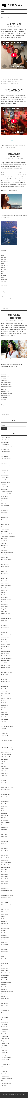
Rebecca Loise (4, 958)
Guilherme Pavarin (5, 681)
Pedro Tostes (4, 947)
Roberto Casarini (5, 987)
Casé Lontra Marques (6, 559)
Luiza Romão (4, 839)
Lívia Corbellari (4, 820)
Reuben (3, 965)
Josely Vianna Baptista (6, 752)
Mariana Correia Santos (6, 872)
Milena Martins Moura (6, 907)
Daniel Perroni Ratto (5, 585)
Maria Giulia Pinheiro (6, 867)
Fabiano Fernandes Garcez (7, 634)
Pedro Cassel (4, 935)
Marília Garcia (4, 883)
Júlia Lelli (3, 761)
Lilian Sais (3, 818)
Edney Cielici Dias (5, 613)
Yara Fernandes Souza (6, 1083)
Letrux (2, 808)
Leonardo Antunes (5, 794)
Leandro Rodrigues (5, 789)
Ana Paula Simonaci (5, 461)
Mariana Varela (4, 879)
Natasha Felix (4, 921)
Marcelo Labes (4, 848)
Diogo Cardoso (4, 597)
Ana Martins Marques (6, 458)
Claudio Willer (4, 580)
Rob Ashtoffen (4, 980)
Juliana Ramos (4, 773)
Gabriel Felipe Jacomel (6, 658)
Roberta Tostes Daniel (6, 982)
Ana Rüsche (4, 463)
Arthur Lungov (4, 496)
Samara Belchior (9, 83)
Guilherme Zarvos (5, 684)
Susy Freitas (4, 1024)
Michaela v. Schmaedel (6, 904)
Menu (3, 11)
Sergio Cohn (4, 1012)
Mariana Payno (4, 876)
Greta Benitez (4, 679)
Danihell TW (4, 590)
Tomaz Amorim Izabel (6, 1048)
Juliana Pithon (4, 771)
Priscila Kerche (4, 951)
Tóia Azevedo (16, 83)
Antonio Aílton (4, 489)
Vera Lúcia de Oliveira (6, 1057)
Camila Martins (4, 522)
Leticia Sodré (4, 806)
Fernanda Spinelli (5, 646)
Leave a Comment (20, 159)
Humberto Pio (4, 705)
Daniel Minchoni (5, 583)
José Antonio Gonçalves (6, 747)
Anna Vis (3, 484)
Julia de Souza (4, 759)
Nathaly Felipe (4, 923)
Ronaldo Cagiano (5, 998)
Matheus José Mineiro (6, 897)
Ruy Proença (4, 1008)
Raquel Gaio (4, 956)
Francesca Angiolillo (5, 651)
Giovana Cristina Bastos (6, 81)
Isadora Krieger (4, 719)
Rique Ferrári (4, 977)
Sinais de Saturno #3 (14, 89)
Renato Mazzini (4, 963)
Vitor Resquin (4, 1069)
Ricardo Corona (4, 970)
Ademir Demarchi (5, 442)
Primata (18, 26)
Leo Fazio (3, 792)
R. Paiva (3, 954)
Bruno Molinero (4, 515)
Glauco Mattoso (4, 677)
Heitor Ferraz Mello (5, 693)
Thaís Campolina (5, 1038)
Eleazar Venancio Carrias (6, 616)
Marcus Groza (4, 860)
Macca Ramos (4, 843)
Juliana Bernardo (5, 768)
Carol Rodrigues (5, 541)
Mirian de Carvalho (5, 911)
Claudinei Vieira (5, 576)
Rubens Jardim (4, 1003)
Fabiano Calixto (4, 632)
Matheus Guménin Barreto (7, 895)
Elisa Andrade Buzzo (6, 618)
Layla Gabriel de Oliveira (7, 787)
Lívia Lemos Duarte (5, 822)
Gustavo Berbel (4, 688)
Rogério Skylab (4, 996)
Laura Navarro (4, 785)
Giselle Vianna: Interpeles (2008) (14, 316)
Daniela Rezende (15, 80)
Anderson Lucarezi (7, 145)
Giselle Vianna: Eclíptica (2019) (14, 155)
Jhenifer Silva (4, 738)
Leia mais (14, 75)
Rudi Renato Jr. (4, 1005)
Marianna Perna (4, 881)
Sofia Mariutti (4, 1019)
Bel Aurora (3, 503)
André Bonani (4, 468)
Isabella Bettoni (4, 717)
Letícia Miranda (4, 803)
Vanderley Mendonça (13, 147)
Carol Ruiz (3, 543)
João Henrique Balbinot (6, 740)
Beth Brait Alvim (5, 505)
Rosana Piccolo (4, 1001)
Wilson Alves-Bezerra (6, 1080)
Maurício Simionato (5, 900)
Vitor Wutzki (4, 1071)
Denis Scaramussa (5, 595)
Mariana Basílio (4, 869)
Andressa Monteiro (5, 477)
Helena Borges (4, 695)
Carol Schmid (4, 548)
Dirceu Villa (4, 602)
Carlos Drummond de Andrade (8, 533)
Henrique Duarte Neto (6, 698)
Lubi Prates (3, 825)
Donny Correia (4, 606)
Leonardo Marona (5, 801)
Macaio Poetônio (5, 841)
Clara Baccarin (4, 573)
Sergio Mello (4, 1015)
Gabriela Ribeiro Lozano (6, 663)
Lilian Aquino (4, 815)
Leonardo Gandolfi (5, 799)
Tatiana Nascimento (5, 1034)
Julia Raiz (3, 766)
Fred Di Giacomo (5, 653)
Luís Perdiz (6, 147)
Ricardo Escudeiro (5, 975)
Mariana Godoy (4, 874)
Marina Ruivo (4, 886)
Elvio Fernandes (5, 623)
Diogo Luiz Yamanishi (6, 599)
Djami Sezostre (4, 604)
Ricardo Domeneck (5, 972)
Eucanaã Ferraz (4, 630)
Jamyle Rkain (4, 724)
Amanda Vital (4, 454)
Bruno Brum (4, 512)
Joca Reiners (4, 742)
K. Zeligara (3, 780)
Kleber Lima (4, 782)
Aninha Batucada (5, 479)
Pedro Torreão (4, 944)
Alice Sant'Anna (5, 449)
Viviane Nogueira (5, 1073)
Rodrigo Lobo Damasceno (7, 991)
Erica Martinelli (4, 625)
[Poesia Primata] (14, 5)
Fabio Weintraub (5, 637)
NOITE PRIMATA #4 (14, 23)
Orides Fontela (4, 926)
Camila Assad (4, 519)
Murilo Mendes (4, 914)
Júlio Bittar (3, 778)
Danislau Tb (4, 592)
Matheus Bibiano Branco (6, 890)
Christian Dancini (5, 569)
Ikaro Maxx (4, 710)
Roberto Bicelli (4, 984)
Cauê (2, 562)
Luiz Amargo (4, 834)
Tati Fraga (3, 1031)
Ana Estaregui (4, 456)
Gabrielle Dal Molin (5, 665)
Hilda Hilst (3, 700)
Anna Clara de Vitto (7, 80)
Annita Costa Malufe (5, 487)
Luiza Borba (4, 836)
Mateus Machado (5, 888)
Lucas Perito (4, 829)
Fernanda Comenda (5, 644)
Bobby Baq (3, 508)
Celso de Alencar (5, 564)
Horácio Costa (4, 703)
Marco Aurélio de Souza (6, 857)
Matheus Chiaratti (5, 893)
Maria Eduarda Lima (6, 865)
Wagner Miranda (5, 1076)
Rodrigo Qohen (4, 994)
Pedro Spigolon (4, 942)
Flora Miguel (21, 80)
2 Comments (20, 320)
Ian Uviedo (3, 707)
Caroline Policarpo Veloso (7, 552)
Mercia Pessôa (4, 902)
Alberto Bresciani (5, 444)
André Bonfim (4, 470)
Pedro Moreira (4, 940)
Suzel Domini (4, 1026)
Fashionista (11, 1096)
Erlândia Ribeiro (5, 627)
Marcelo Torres (4, 853)
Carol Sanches (4, 545)
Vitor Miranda (4, 1066)
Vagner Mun (4, 1050)
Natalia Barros (4, 918)
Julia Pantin (4, 764)
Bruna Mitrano (4, 510)
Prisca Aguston (4, 949)
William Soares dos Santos (7, 1078)
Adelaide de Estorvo (5, 437)
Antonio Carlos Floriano (6, 491)
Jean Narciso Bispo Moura (7, 726)
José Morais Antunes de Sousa (8, 749)
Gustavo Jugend (4, 691)
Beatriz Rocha (4, 501)
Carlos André (4, 526)
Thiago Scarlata (4, 1041)
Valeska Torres (4, 1052)
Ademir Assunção (5, 440)
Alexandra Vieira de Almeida (7, 447)
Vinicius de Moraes (5, 1064)
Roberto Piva (4, 989)
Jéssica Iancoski (4, 735)
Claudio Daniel (4, 578)
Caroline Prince (4, 555)
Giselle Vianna (14, 81)
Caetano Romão (4, 517)
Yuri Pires (3, 1085)
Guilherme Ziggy (5, 686)
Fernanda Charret (5, 641)
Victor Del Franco (5, 1062)
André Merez (4, 472)
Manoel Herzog (4, 846)
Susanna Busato (4, 1022)
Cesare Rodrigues (5, 566)
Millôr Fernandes (5, 909)
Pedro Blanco (4, 933)
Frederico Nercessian (6, 656)
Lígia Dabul (4, 813)
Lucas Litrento (4, 827)
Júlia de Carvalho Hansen (7, 757)
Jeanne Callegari (5, 731)
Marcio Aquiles (4, 855)
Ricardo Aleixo (4, 968)
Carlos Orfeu (4, 538)
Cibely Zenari (14, 145)
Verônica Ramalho (5, 1059)
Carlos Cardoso (4, 531)
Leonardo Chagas (5, 796)
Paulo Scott (3, 930)
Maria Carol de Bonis (6, 862)
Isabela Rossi (4, 712)
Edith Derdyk (4, 611)
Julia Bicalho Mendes (6, 754)
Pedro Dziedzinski (5, 937)
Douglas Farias (4, 609)
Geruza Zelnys (4, 670)
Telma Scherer (4, 1036)
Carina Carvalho (5, 524)
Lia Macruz (3, 811)
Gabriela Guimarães (5, 660)
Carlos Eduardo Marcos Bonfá (8, 536)
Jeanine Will (4, 728)
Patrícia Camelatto (5, 928)
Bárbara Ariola (4, 498)
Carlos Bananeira (5, 529)
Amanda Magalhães (5, 451)
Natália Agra (4, 916)
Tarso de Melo (4, 1029)
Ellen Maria (4, 620)
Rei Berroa (3, 961)
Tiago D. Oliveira (5, 1043)
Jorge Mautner (4, 745)
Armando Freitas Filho (6, 494)
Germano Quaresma (5, 667)
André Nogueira (4, 475)
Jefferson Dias (4, 733)
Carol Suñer (4, 550)
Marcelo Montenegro (6, 850)
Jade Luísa (3, 721)
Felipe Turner (4, 639)
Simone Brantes (4, 1017)
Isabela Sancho (4, 714)
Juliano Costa (4, 775)
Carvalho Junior (4, 557)
